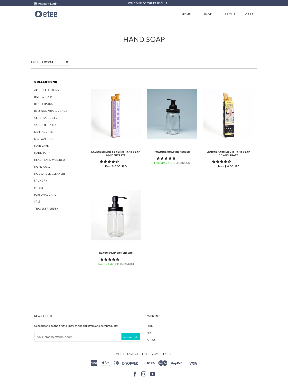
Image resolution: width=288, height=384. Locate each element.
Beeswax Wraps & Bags (50, 110)
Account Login (47, 3)
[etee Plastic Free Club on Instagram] (144, 375)
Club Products (45, 117)
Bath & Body (43, 96)
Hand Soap (42, 152)
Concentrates (45, 124)
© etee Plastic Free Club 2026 (137, 353)
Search (167, 353)
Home (186, 14)
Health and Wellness (49, 159)
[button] (109, 162)
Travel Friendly (46, 208)
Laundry (40, 180)
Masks (38, 187)
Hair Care (41, 145)
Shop (208, 14)
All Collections (46, 90)
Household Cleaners (49, 173)
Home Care (42, 166)
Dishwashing (44, 138)
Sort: (35, 62)
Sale (37, 201)
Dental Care (43, 131)
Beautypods (43, 103)
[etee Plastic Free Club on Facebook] (135, 375)
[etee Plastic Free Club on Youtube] (153, 375)
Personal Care (45, 194)
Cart (249, 14)
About (230, 14)
